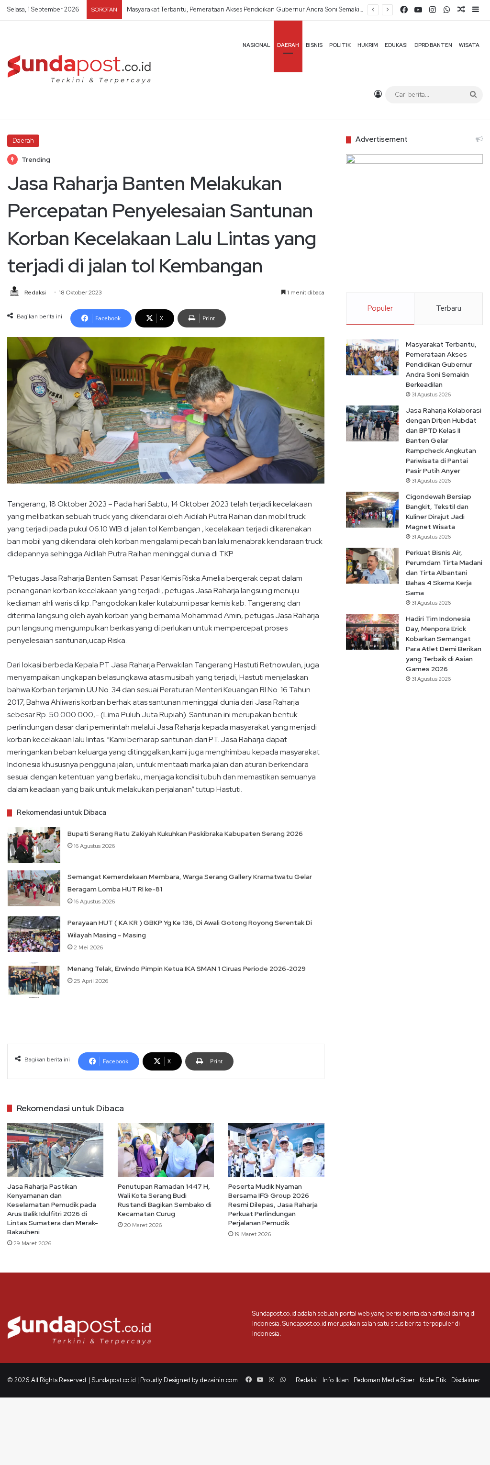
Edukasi (396, 45)
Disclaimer (465, 1380)
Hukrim (367, 45)
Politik (340, 45)
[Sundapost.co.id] (79, 70)
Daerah (288, 45)
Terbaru (448, 308)
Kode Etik (433, 1380)
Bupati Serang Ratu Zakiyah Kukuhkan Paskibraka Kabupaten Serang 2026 (185, 833)
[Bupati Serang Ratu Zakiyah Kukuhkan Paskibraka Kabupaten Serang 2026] (34, 845)
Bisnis (314, 45)
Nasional (256, 45)
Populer (380, 308)
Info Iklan (336, 1380)
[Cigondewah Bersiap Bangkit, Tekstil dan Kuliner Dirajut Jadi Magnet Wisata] (372, 510)
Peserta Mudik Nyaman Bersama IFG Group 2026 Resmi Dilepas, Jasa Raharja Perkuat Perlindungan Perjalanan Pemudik (273, 1204)
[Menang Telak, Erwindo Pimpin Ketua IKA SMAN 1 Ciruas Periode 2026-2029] (34, 980)
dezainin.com (219, 1380)
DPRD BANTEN (433, 45)
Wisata (469, 45)
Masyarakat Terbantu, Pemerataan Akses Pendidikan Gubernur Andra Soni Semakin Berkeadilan (441, 364)
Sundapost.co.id (114, 1380)
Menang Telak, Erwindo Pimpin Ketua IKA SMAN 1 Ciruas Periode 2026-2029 (186, 968)
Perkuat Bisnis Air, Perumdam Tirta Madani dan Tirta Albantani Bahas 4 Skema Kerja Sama (444, 572)
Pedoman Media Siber (384, 1380)
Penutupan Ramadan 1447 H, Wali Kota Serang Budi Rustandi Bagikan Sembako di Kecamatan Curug (165, 1200)
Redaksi (35, 292)
